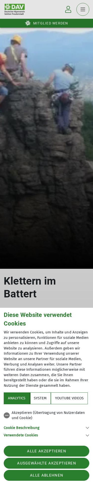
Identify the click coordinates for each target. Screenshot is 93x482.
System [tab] (40, 398)
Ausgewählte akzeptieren (46, 463)
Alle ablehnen (46, 475)
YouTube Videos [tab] (69, 398)
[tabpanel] (46, 423)
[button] (46, 427)
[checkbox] (46, 415)
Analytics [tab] (16, 398)
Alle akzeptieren (46, 451)
